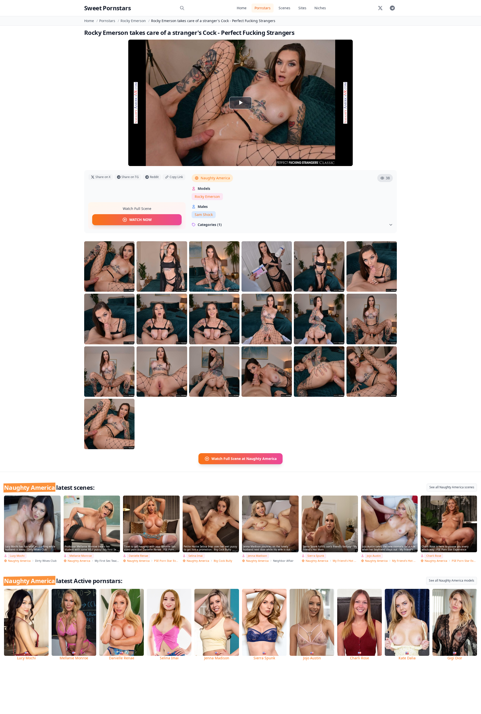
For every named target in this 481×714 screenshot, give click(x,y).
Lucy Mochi (17, 556)
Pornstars (263, 8)
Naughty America (215, 178)
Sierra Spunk (315, 556)
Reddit (154, 177)
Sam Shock (204, 214)
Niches (320, 8)
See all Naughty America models (451, 580)
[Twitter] (380, 8)
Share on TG (130, 177)
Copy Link (176, 177)
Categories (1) (210, 224)
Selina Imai (195, 556)
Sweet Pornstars (107, 8)
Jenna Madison (257, 556)
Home (242, 8)
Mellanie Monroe (80, 556)
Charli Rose (433, 556)
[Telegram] (392, 8)
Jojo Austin (374, 556)
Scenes (284, 8)
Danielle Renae (138, 556)
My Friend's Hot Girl (405, 561)
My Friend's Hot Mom (345, 561)
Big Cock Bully (223, 561)
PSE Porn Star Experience (167, 561)
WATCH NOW (140, 219)
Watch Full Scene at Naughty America (244, 458)
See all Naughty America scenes (451, 487)
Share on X (102, 177)
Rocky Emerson (133, 20)
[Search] (182, 8)
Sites (302, 8)
